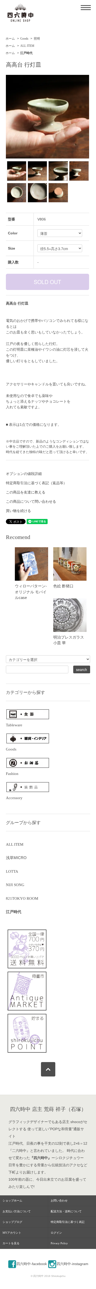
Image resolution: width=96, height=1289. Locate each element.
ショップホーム (12, 1200)
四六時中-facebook (31, 1264)
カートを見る (11, 1243)
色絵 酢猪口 (63, 586)
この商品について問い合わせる (31, 501)
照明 (37, 38)
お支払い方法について (17, 1211)
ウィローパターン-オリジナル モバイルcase (31, 592)
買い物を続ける (18, 511)
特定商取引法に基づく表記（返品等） (36, 483)
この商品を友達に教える (25, 492)
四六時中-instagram (72, 1264)
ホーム (10, 38)
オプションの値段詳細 (24, 474)
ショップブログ (12, 1221)
